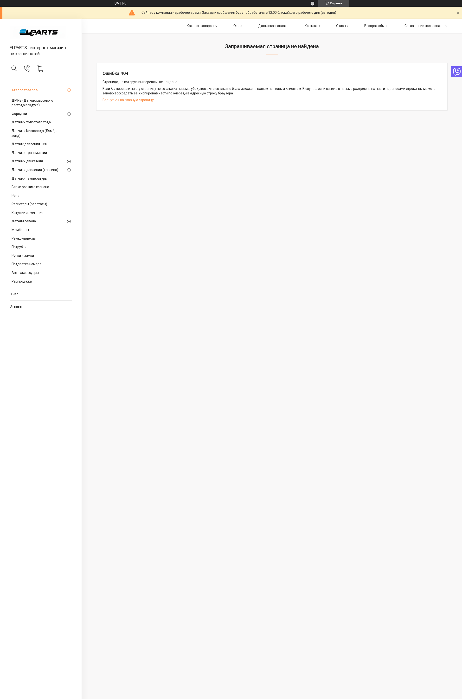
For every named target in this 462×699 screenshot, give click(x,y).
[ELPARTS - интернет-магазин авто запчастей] (41, 32)
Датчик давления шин (29, 144)
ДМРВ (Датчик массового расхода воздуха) (32, 103)
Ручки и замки (23, 255)
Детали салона (24, 221)
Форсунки (19, 114)
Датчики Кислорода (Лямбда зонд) (35, 133)
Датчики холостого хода (31, 122)
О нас (14, 294)
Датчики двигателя (27, 161)
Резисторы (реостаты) (29, 204)
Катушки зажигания (27, 213)
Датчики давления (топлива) (35, 170)
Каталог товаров (24, 90)
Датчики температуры (29, 178)
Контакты (312, 26)
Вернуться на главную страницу (128, 100)
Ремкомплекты (24, 238)
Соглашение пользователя (425, 26)
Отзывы (16, 306)
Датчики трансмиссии (29, 153)
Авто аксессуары (25, 273)
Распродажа (22, 281)
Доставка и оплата (273, 26)
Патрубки (19, 247)
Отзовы (342, 26)
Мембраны (20, 230)
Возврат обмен (376, 26)
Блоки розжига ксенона (30, 187)
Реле (15, 196)
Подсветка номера (26, 264)
